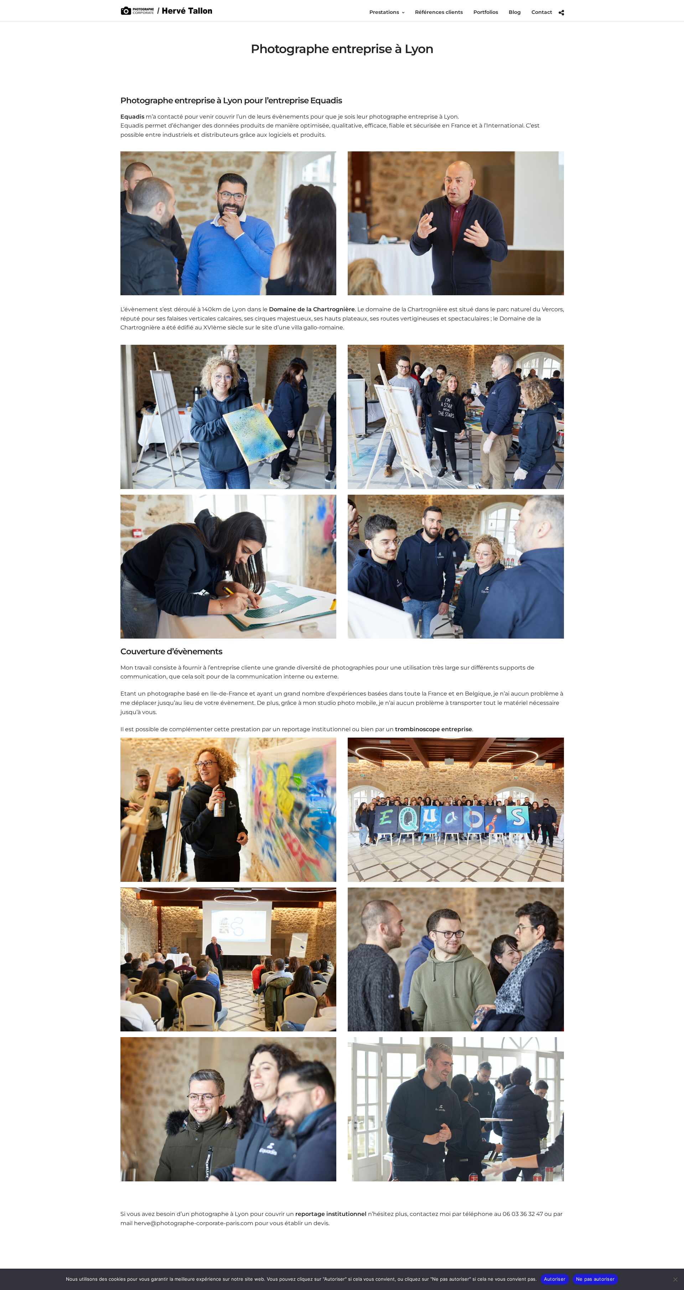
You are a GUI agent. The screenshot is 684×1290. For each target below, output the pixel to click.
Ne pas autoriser (595, 1279)
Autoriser (554, 1279)
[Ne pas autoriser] (675, 1279)
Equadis (132, 116)
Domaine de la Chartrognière (312, 309)
